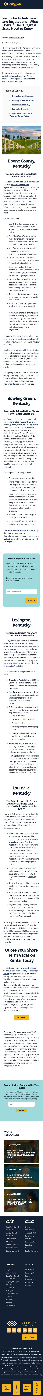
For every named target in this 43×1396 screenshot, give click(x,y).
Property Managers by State (12, 1283)
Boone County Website (24, 381)
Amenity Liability (31, 1233)
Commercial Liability (13, 1251)
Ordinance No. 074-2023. (13, 646)
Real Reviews (29, 1276)
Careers (28, 1285)
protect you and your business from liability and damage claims (20, 971)
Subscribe (31, 600)
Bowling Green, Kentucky (23, 100)
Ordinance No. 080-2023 (13, 643)
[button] (6, 1388)
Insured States (11, 1273)
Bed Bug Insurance (32, 1251)
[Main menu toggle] (38, 4)
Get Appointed (11, 1305)
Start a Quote (29, 1337)
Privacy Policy (29, 1279)
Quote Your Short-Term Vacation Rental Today (21, 114)
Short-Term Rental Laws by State (12, 1277)
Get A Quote (21, 1017)
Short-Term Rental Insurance (12, 1228)
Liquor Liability (30, 1242)
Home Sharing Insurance (11, 1240)
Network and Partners (10, 1300)
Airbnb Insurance (12, 1245)
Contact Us (29, 1282)
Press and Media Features (12, 1295)
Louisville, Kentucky (20, 109)
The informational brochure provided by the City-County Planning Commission (20, 533)
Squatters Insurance (29, 1246)
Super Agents (30, 1273)
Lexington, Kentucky (21, 104)
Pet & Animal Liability (29, 1237)
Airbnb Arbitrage (12, 1248)
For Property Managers (10, 1289)
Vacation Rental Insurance (11, 1234)
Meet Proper (29, 1270)
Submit (21, 1110)
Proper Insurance (16, 37)
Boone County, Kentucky (23, 96)
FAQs (8, 1270)
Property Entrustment (29, 1228)
